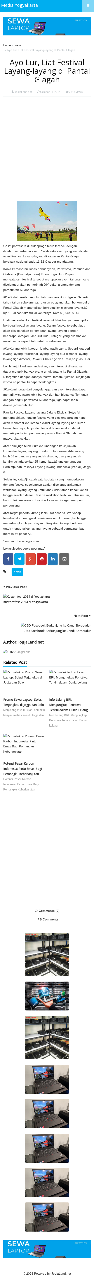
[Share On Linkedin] (53, 559)
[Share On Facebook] (8, 559)
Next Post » (82, 615)
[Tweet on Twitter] (19, 559)
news (17, 571)
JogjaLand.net (23, 91)
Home (7, 45)
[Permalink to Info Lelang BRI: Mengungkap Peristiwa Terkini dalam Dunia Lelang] (70, 683)
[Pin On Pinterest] (42, 559)
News (17, 45)
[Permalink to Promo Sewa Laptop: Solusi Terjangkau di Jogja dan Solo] (24, 683)
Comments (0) (48, 910)
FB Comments (48, 919)
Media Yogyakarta (19, 5)
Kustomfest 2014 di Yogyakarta (25, 602)
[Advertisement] (47, 149)
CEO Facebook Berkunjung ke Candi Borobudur (57, 631)
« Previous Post (15, 586)
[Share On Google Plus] (31, 559)
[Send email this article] (64, 559)
